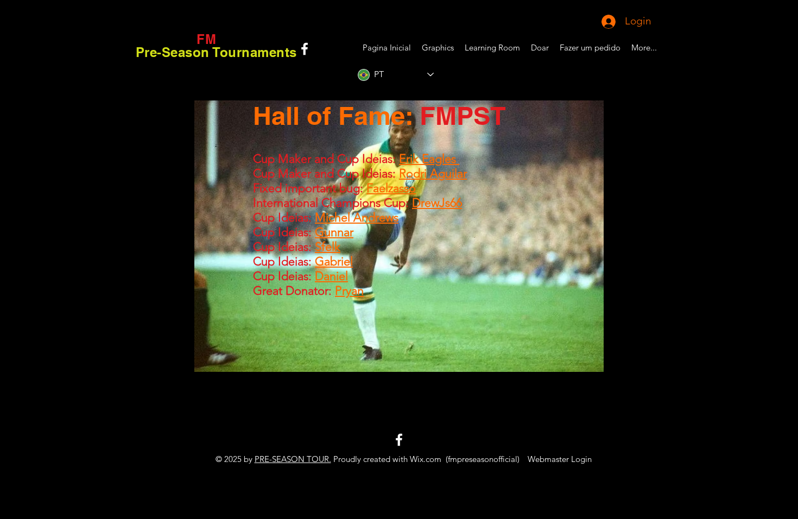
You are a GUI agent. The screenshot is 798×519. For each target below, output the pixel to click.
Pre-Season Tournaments (216, 52)
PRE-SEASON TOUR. (293, 459)
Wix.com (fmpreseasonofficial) (465, 459)
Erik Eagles (429, 158)
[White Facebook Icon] (304, 49)
